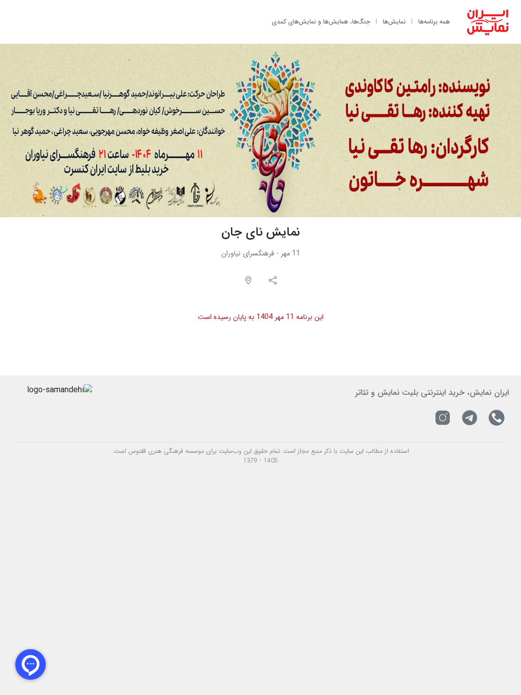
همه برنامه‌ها (434, 21)
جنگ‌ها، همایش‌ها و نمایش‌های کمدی (321, 21)
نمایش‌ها (394, 21)
